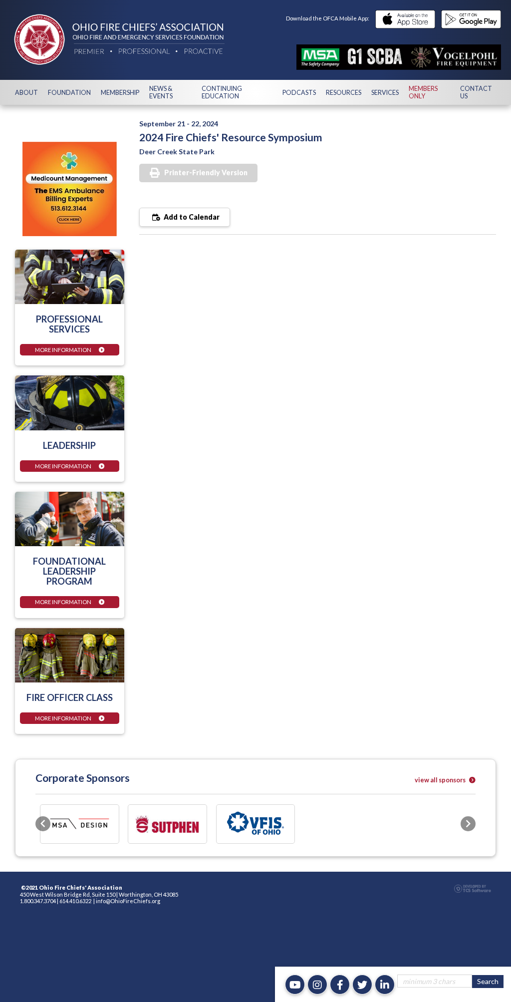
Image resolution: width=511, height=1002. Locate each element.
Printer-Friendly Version (206, 172)
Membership (120, 92)
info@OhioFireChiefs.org (128, 901)
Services (385, 92)
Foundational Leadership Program (69, 571)
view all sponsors (441, 780)
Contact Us (476, 92)
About (26, 92)
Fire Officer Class (69, 697)
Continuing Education (222, 92)
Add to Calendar (191, 217)
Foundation (69, 92)
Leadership (69, 445)
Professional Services (69, 324)
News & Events (161, 92)
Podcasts (299, 92)
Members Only (423, 92)
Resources (343, 92)
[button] (42, 823)
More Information (63, 349)
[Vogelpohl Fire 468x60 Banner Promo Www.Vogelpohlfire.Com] (398, 57)
